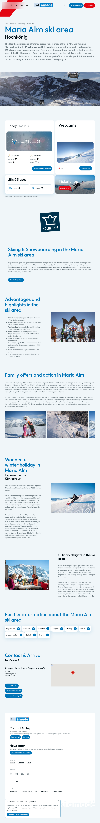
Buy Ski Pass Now (16, 280)
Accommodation (12, 635)
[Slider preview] (91, 441)
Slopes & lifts (10, 629)
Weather (41, 629)
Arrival (82, 629)
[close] (58, 801)
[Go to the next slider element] (94, 441)
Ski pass (56, 629)
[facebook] (16, 774)
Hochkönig (21, 24)
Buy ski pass (64, 188)
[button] (98, 104)
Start (6, 24)
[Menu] (6, 5)
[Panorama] (27, 5)
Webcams (26, 629)
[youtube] (22, 774)
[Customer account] (65, 5)
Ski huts (28, 635)
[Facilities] (17, 5)
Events (41, 635)
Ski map (69, 629)
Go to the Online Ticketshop (18, 815)
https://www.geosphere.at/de (28, 196)
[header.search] (60, 5)
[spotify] (28, 774)
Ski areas (13, 24)
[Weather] (11, 5)
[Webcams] (22, 5)
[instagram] (11, 774)
